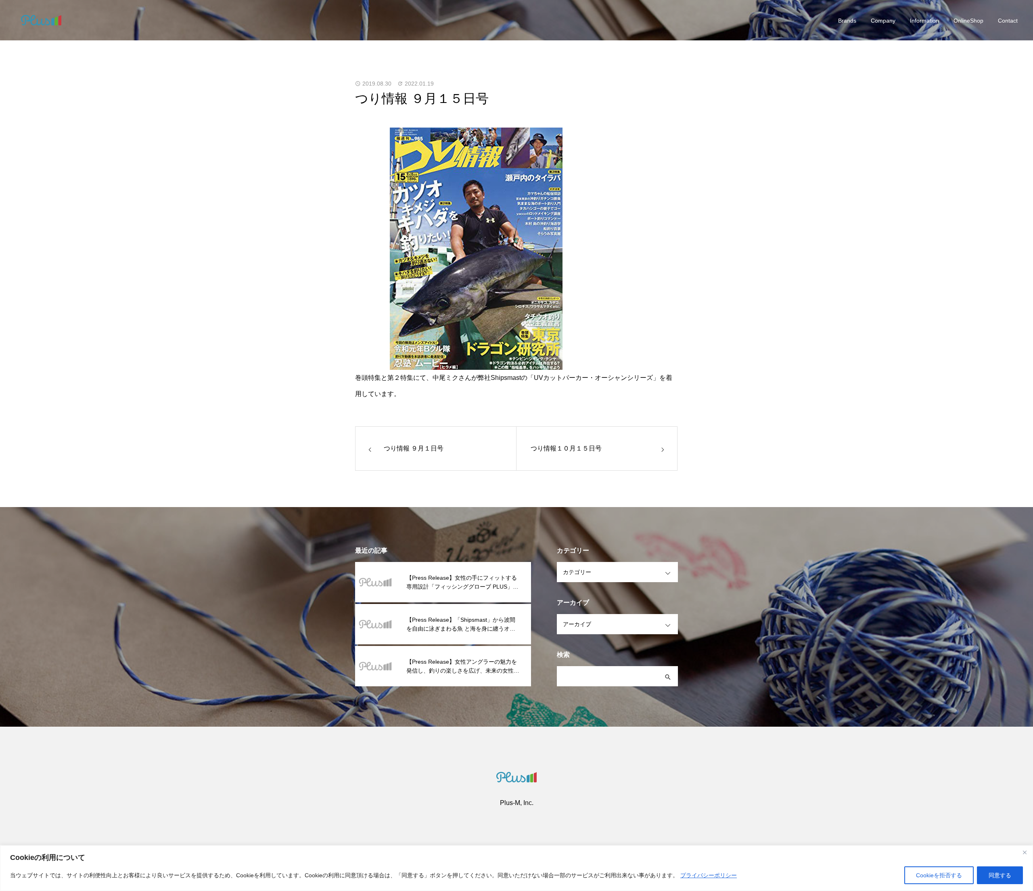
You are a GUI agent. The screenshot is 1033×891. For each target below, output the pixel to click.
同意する (1000, 875)
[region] (516, 868)
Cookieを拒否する (939, 875)
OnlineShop (968, 20)
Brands (847, 20)
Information (924, 20)
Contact (1008, 20)
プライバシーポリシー (708, 875)
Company (883, 20)
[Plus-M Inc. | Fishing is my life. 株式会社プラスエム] (41, 20)
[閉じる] (1024, 852)
